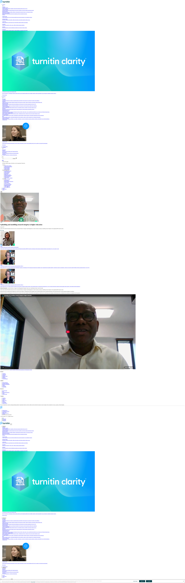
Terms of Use (4, 412)
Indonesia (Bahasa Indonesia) (8, 181)
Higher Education (5, 382)
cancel (16, 158)
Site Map (3, 413)
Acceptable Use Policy (5, 411)
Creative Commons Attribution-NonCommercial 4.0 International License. (20, 369)
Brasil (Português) (7, 167)
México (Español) (7, 169)
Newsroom (4, 147)
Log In (3, 189)
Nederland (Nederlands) (8, 175)
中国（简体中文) (7, 186)
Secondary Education (5, 383)
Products (3, 14)
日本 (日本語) (6, 182)
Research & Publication (5, 384)
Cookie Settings (135, 581)
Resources (3, 96)
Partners (3, 385)
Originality (4, 373)
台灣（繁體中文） (7, 187)
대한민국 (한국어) (7, 183)
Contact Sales (4, 576)
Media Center (4, 400)
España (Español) (7, 171)
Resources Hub (4, 390)
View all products (5, 378)
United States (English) (7, 165)
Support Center (4, 394)
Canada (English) (7, 168)
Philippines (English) (7, 185)
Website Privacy (4, 410)
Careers (3, 399)
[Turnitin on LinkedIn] (4, 419)
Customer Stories (5, 146)
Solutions (3, 4)
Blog (3, 391)
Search (14, 158)
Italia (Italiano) (6, 173)
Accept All (149, 581)
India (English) (6, 180)
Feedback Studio (4, 376)
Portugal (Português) (7, 176)
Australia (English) (7, 179)
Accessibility (4, 402)
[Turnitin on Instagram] (4, 420)
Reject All (142, 581)
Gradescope (4, 374)
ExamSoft (3, 375)
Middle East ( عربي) (7, 174)
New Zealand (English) (7, 184)
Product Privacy (4, 403)
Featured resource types (5, 110)
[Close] (183, 581)
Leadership (4, 398)
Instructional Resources (5, 392)
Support (3, 188)
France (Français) (7, 172)
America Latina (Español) (8, 166)
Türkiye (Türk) (6, 177)
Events (3, 393)
